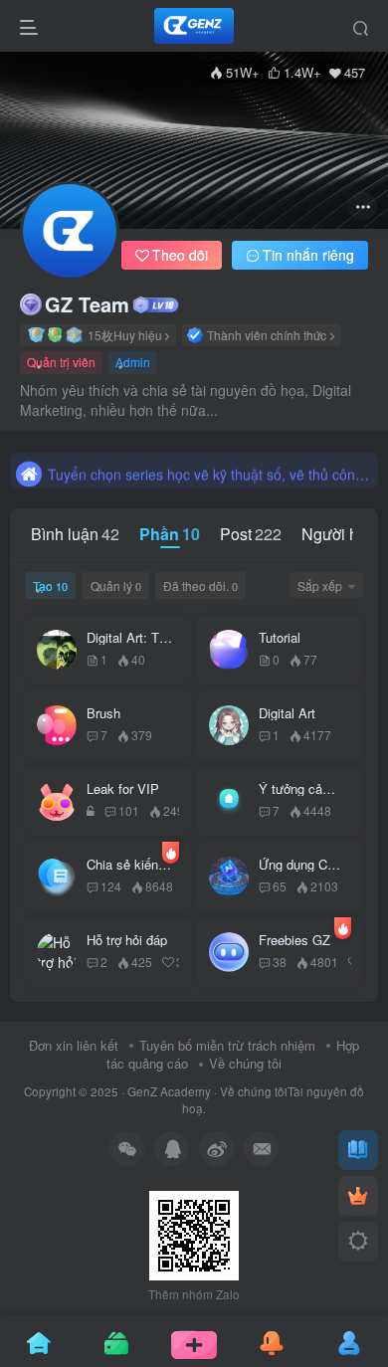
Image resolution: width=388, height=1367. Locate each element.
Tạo (50, 585)
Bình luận (75, 533)
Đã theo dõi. (200, 585)
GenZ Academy (169, 1091)
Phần (169, 533)
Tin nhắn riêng (308, 255)
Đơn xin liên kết (73, 1045)
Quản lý (116, 585)
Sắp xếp (319, 585)
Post (251, 533)
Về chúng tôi (245, 1063)
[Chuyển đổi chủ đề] (358, 1242)
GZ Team (87, 304)
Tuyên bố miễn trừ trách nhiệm (227, 1045)
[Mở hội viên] (358, 1196)
